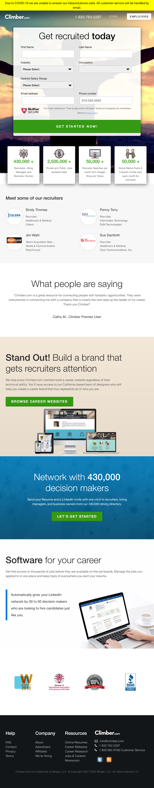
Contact (11, 746)
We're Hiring (43, 756)
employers (139, 16)
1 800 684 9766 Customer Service (121, 750)
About (39, 742)
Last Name (85, 47)
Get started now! (77, 126)
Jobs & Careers (75, 756)
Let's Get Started (77, 516)
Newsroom (72, 760)
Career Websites (76, 746)
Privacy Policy (91, 113)
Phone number (88, 93)
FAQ (8, 742)
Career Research (76, 751)
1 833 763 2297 (109, 745)
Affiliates (41, 751)
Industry (25, 62)
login (113, 16)
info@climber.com (111, 741)
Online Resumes (76, 742)
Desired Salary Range (34, 78)
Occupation (86, 62)
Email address (29, 93)
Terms (10, 756)
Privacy (11, 751)
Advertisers (42, 746)
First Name (27, 47)
